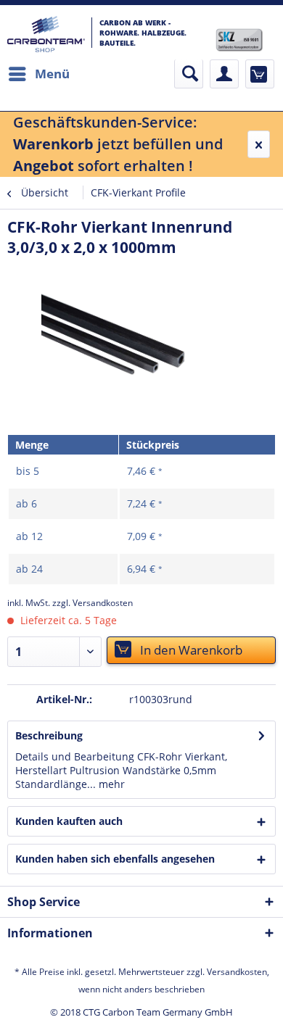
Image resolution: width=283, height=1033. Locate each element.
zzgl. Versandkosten (92, 603)
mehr (110, 784)
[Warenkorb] (259, 73)
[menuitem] (38, 73)
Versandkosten (237, 972)
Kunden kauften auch (69, 821)
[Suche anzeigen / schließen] (188, 73)
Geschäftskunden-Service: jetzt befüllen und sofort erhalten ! (118, 143)
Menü (52, 73)
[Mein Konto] (224, 73)
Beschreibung (49, 735)
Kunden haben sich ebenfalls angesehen (115, 859)
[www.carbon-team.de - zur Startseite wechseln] (46, 34)
